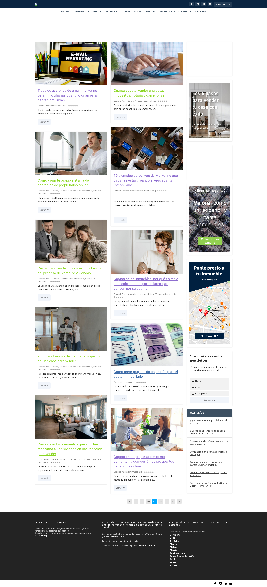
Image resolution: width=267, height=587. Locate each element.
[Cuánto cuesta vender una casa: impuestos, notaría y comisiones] (147, 63)
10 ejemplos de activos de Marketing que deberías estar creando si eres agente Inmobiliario (146, 180)
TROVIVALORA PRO (147, 545)
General (41, 105)
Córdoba (174, 540)
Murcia (173, 550)
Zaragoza (175, 565)
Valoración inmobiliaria (56, 105)
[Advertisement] (133, 28)
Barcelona (175, 534)
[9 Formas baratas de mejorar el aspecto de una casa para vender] (71, 329)
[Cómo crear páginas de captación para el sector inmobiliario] (147, 344)
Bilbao (173, 537)
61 (173, 501)
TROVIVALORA (117, 536)
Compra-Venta (44, 190)
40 (148, 501)
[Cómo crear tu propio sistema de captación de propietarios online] (71, 153)
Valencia (174, 562)
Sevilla (173, 559)
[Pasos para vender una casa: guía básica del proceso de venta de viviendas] (71, 241)
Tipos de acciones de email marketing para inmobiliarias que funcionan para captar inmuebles (67, 95)
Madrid (173, 544)
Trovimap (42, 535)
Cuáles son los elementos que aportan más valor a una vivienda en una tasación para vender (70, 449)
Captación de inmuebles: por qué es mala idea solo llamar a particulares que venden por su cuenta (146, 283)
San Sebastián (177, 553)
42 (160, 501)
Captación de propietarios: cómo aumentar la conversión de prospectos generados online (144, 461)
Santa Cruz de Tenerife (182, 556)
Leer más (44, 121)
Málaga (174, 546)
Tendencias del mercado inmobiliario (75, 190)
